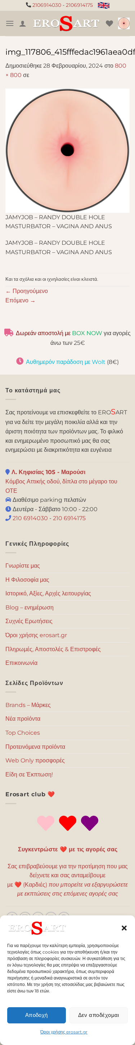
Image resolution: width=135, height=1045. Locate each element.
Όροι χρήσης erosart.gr (63, 1032)
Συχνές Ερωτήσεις (29, 621)
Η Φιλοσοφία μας (27, 579)
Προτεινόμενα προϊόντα (35, 746)
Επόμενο (20, 300)
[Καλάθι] (124, 23)
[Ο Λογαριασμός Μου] (22, 23)
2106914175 (79, 5)
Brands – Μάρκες (28, 705)
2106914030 (46, 5)
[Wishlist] (109, 23)
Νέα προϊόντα (22, 718)
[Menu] (9, 23)
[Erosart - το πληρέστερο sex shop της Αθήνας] (66, 23)
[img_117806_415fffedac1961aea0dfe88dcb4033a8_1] (67, 150)
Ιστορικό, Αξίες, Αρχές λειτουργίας (48, 593)
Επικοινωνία (21, 662)
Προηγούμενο (26, 291)
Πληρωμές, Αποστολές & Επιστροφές (53, 649)
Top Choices (22, 732)
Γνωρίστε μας (22, 565)
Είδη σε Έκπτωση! (29, 774)
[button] (124, 928)
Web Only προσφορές (35, 760)
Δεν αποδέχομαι (98, 1015)
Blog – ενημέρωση (29, 607)
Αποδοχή (36, 1015)
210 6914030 (29, 518)
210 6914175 (69, 518)
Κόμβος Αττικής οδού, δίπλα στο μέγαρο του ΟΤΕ (61, 481)
